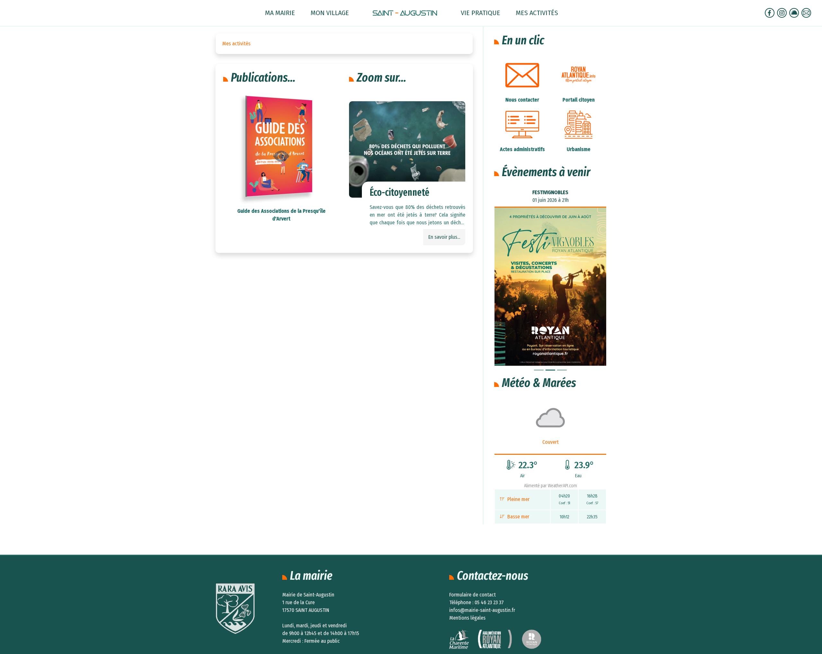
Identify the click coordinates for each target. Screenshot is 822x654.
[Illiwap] (794, 12)
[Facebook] (770, 12)
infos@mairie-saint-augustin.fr (482, 610)
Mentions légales (467, 618)
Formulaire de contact (472, 595)
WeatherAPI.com (562, 485)
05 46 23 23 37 (489, 602)
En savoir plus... (444, 237)
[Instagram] (782, 12)
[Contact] (806, 12)
